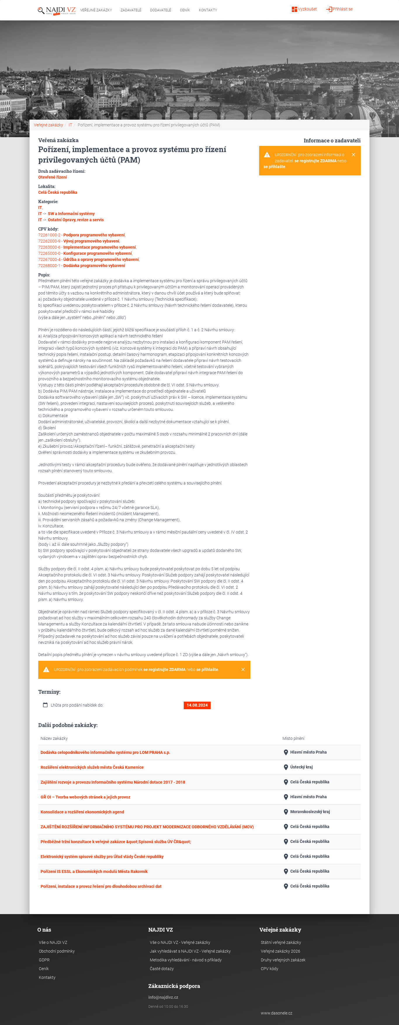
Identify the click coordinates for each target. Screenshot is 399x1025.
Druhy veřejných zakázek (283, 960)
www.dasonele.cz (276, 1013)
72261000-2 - (81, 235)
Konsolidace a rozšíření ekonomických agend (82, 812)
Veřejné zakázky (96, 10)
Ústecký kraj (297, 767)
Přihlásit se (339, 9)
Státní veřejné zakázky (281, 942)
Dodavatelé (160, 10)
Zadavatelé (131, 10)
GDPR (44, 960)
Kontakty (208, 10)
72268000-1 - (81, 265)
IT (70, 125)
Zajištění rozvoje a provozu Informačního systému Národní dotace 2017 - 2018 (113, 782)
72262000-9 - (78, 241)
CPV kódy (269, 968)
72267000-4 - (88, 259)
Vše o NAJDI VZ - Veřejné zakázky (180, 942)
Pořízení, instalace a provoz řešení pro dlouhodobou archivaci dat (101, 886)
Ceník (185, 10)
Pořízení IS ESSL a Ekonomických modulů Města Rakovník (94, 871)
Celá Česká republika (305, 782)
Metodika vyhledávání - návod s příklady (186, 960)
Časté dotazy (162, 968)
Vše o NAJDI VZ (53, 942)
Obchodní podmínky (57, 951)
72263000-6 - (87, 247)
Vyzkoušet (304, 9)
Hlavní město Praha (304, 752)
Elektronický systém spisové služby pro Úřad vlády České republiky (102, 856)
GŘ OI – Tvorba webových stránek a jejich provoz (85, 797)
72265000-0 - (85, 253)
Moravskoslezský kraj (306, 811)
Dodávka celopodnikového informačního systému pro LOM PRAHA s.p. (105, 752)
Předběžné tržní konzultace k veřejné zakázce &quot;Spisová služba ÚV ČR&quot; (116, 841)
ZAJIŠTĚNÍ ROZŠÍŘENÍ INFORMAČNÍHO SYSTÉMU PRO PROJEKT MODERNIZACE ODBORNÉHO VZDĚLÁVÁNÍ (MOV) (147, 826)
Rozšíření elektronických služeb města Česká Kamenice (92, 767)
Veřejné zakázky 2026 (280, 951)
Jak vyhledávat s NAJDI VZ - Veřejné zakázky (190, 951)
